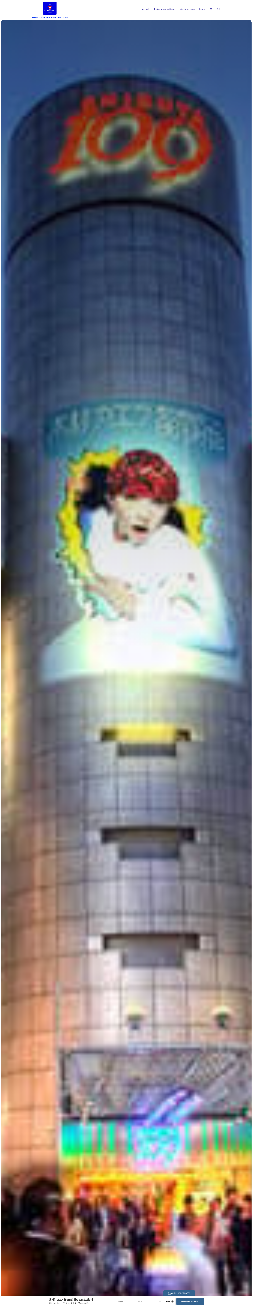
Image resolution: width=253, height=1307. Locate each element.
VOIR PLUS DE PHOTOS (180, 1293)
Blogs (202, 9)
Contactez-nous (187, 9)
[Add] (172, 1301)
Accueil (145, 9)
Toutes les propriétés (164, 9)
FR (211, 9)
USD (218, 9)
